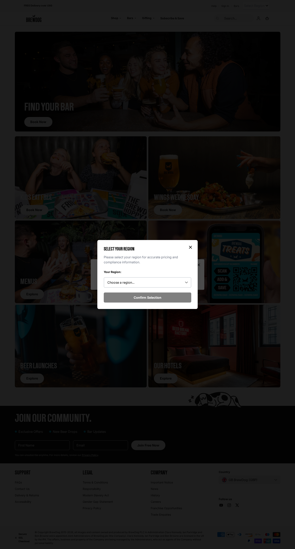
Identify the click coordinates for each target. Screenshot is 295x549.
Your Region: (112, 272)
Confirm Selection (147, 298)
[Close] (190, 247)
